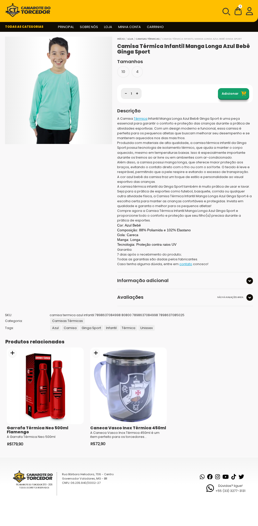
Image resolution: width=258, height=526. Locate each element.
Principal (66, 27)
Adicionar (230, 93)
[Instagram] (217, 477)
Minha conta (129, 27)
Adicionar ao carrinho (12, 353)
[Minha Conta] (249, 11)
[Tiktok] (233, 477)
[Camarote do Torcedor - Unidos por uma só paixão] (29, 10)
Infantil (111, 328)
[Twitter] (241, 477)
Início (121, 38)
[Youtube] (225, 477)
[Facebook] (210, 477)
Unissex (146, 328)
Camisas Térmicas (147, 38)
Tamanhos (130, 61)
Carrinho (155, 27)
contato (185, 264)
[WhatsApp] (202, 477)
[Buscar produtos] (226, 11)
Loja (108, 27)
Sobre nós (89, 27)
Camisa (70, 328)
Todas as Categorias (24, 26)
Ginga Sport (91, 328)
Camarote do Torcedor (30, 484)
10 (123, 71)
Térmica (140, 118)
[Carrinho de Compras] (238, 12)
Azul (55, 328)
